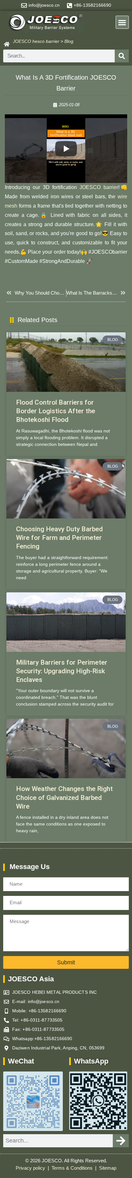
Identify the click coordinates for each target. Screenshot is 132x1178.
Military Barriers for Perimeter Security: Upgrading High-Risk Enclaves (61, 671)
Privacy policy (31, 1168)
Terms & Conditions (73, 1168)
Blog (68, 41)
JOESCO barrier (98, 187)
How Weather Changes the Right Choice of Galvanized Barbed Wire (64, 797)
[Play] (66, 148)
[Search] (122, 56)
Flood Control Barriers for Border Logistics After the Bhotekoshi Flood (55, 411)
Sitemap (107, 1168)
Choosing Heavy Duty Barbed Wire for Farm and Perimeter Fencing (59, 537)
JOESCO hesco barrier (36, 41)
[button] (122, 22)
